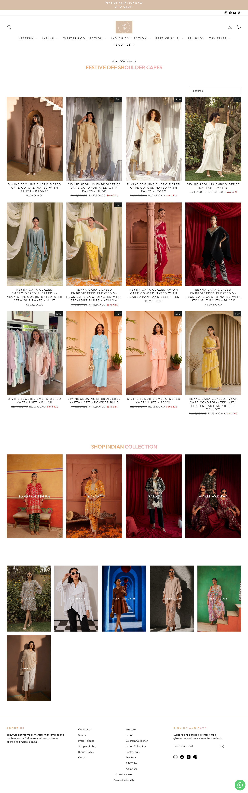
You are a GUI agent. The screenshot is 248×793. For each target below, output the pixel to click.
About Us (123, 44)
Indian (49, 38)
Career (82, 757)
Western (26, 38)
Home (115, 61)
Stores (82, 735)
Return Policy (86, 751)
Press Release (86, 740)
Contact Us (85, 729)
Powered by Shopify (124, 780)
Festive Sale (167, 38)
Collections (127, 61)
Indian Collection (129, 38)
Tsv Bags (196, 38)
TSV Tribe (218, 38)
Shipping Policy (87, 746)
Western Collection (83, 38)
